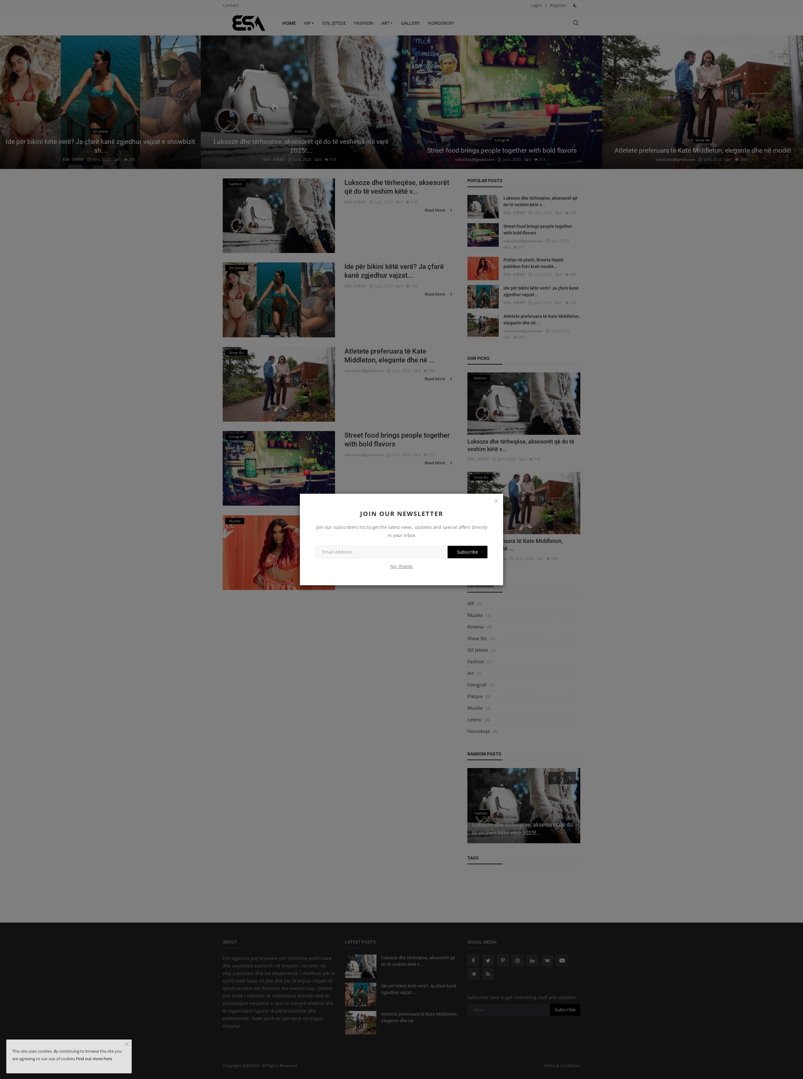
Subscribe (467, 552)
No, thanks (401, 566)
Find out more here (94, 1058)
